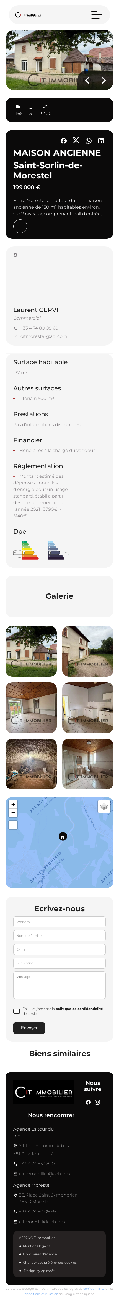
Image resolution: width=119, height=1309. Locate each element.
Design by (39, 1271)
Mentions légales (36, 1246)
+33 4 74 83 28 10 (37, 1163)
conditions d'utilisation (41, 1294)
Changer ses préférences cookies (50, 1262)
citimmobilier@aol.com (44, 1174)
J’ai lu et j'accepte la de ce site (63, 1011)
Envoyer (29, 1028)
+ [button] (13, 804)
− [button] (13, 812)
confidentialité (94, 1289)
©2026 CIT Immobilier (37, 1238)
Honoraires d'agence (40, 1254)
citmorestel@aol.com (43, 336)
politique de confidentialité (79, 1009)
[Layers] (104, 806)
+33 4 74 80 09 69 (39, 328)
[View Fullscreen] (13, 825)
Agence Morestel (32, 1185)
